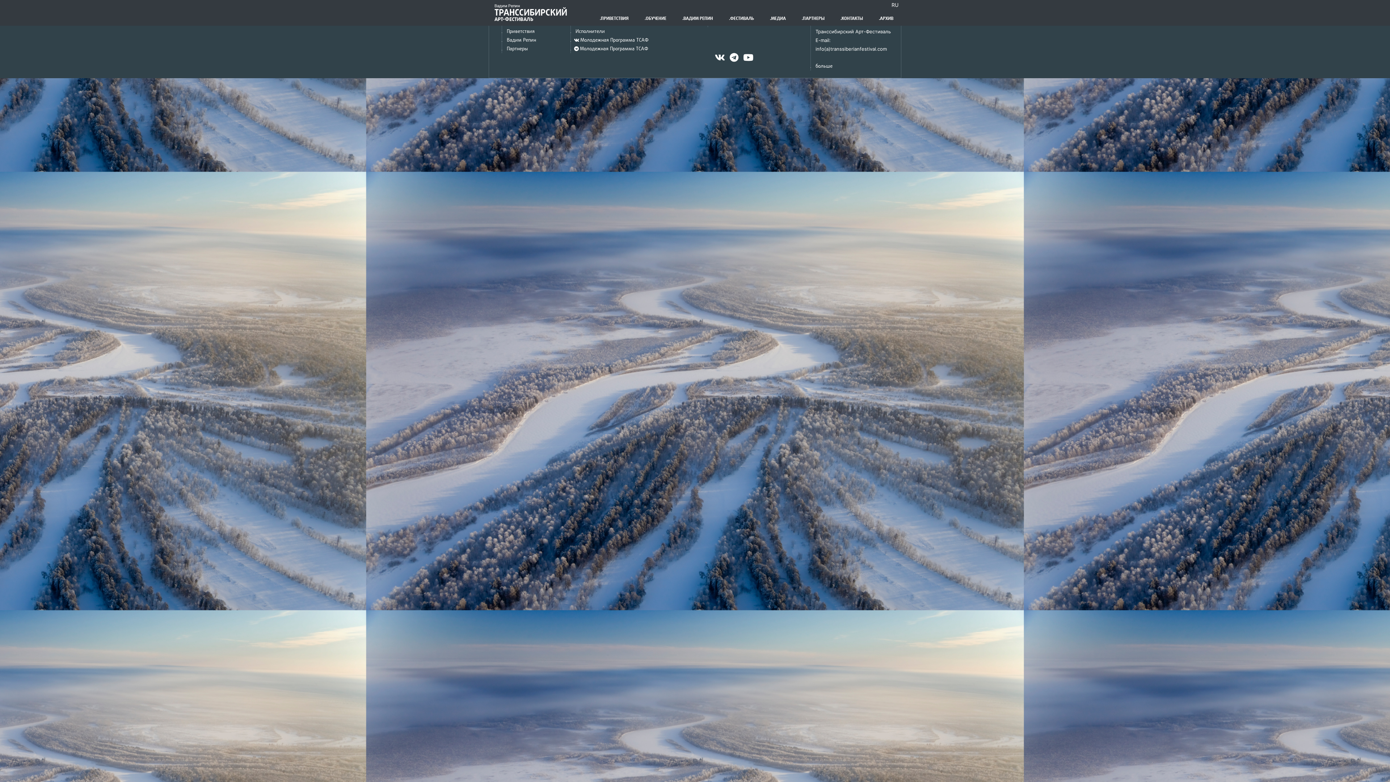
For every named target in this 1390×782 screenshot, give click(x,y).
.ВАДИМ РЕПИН (697, 18)
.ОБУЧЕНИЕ (655, 18)
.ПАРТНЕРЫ (813, 18)
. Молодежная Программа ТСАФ (609, 40)
